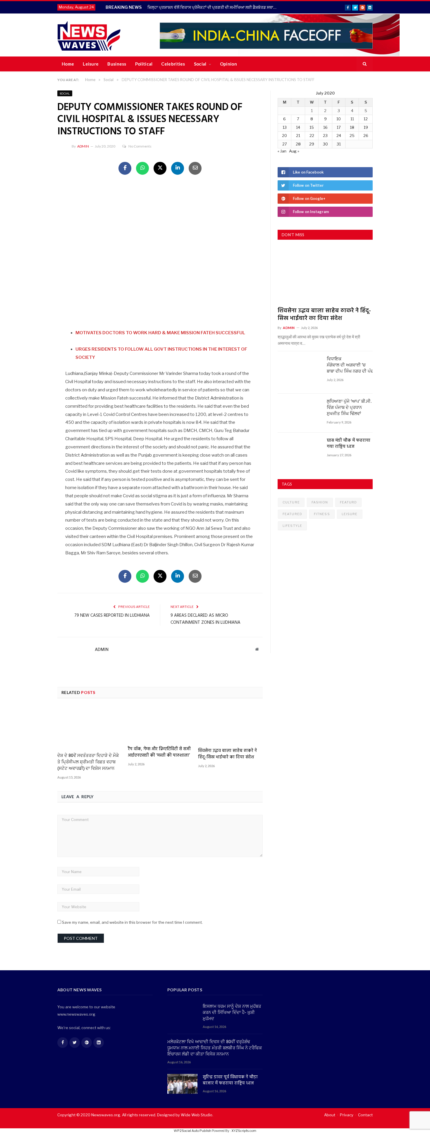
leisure (350, 514)
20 (284, 135)
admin (83, 146)
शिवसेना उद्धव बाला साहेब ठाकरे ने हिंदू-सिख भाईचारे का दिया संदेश (227, 754)
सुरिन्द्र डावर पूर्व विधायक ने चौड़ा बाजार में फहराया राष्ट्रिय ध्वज (230, 1080)
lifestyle (292, 526)
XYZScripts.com (243, 1131)
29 (311, 144)
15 (311, 127)
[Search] (365, 64)
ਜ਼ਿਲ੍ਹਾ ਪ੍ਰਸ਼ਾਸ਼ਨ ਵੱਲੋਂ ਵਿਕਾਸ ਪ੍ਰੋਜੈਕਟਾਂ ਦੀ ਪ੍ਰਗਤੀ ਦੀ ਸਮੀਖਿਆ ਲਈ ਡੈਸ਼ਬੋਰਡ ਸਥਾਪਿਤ (213, 7)
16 (325, 127)
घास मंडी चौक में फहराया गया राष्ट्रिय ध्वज (348, 444)
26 (365, 135)
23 (325, 135)
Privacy (346, 1115)
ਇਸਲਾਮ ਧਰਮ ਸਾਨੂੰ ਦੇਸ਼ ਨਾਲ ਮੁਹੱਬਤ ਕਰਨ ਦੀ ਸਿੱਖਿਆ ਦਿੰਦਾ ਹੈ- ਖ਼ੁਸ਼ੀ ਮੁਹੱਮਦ (232, 1013)
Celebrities (173, 63)
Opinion (228, 63)
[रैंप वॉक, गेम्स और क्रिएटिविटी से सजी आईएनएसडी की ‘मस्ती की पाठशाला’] (160, 724)
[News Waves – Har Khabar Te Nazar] (89, 35)
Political (144, 63)
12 (366, 118)
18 (352, 127)
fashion (320, 502)
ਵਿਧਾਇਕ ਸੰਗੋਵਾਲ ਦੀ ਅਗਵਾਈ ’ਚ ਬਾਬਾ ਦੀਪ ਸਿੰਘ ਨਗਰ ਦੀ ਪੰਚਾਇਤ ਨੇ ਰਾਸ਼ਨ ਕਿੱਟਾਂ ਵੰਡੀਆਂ (350, 365)
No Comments (140, 146)
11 (352, 118)
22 (311, 135)
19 (366, 127)
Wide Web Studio (196, 1115)
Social (200, 63)
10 (338, 118)
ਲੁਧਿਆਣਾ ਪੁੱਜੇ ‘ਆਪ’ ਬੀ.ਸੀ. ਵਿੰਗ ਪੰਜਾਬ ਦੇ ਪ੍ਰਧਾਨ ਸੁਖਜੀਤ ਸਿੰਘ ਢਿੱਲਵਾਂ (349, 408)
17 (339, 127)
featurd (348, 502)
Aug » (294, 151)
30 (325, 144)
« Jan (282, 151)
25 (352, 135)
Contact (365, 1115)
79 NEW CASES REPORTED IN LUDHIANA (112, 615)
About (329, 1115)
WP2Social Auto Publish (192, 1131)
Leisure (91, 63)
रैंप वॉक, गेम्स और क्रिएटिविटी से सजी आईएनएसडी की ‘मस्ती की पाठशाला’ (159, 752)
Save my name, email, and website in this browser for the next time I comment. (132, 922)
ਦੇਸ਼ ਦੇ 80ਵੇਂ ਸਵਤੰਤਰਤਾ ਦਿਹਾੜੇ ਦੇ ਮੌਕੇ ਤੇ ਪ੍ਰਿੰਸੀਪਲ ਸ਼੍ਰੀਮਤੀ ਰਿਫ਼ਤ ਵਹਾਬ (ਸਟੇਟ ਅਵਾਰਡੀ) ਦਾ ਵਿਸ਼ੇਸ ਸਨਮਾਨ (88, 762)
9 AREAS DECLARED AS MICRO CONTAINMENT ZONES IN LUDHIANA (205, 619)
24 (338, 135)
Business (116, 63)
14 (298, 127)
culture (291, 502)
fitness (322, 514)
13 (285, 127)
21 (298, 135)
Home (68, 63)
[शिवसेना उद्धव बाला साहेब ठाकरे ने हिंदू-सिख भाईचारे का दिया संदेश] (230, 725)
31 (339, 144)
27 (284, 144)
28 (298, 144)
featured (292, 514)
